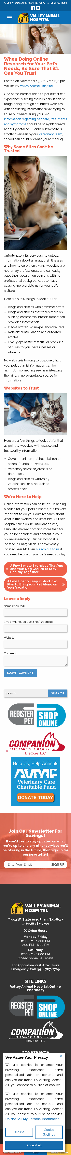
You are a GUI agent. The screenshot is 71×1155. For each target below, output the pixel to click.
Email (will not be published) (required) (28, 621)
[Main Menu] (9, 17)
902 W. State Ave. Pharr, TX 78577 (25, 3)
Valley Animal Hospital (36, 86)
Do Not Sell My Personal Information (32, 1119)
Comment (10, 653)
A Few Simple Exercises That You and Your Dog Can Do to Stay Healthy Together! (36, 569)
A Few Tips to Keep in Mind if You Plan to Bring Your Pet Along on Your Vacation (33, 584)
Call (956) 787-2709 (45, 969)
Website (9, 637)
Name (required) (14, 606)
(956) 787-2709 (58, 3)
